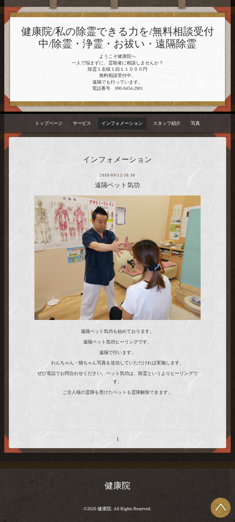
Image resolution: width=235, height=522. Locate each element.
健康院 (117, 485)
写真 (195, 123)
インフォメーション (122, 123)
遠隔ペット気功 (117, 185)
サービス (82, 123)
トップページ (48, 123)
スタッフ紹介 (167, 123)
